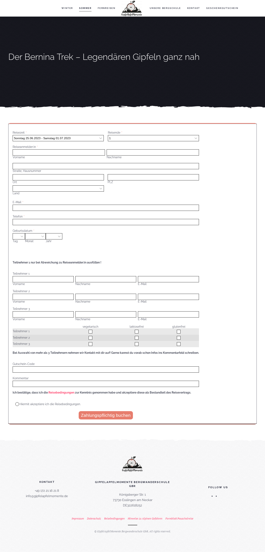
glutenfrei (178, 326)
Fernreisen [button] (106, 8)
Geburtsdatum (22, 230)
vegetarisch (90, 326)
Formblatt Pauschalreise (179, 518)
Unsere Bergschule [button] (165, 8)
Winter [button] (67, 8)
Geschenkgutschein (222, 8)
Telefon (18, 216)
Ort (15, 182)
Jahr (49, 241)
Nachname (114, 157)
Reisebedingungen (61, 392)
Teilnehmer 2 (21, 291)
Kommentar (21, 378)
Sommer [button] (85, 8)
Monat (29, 241)
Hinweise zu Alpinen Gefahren (145, 518)
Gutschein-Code (24, 364)
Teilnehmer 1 (21, 273)
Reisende (114, 132)
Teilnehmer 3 (21, 308)
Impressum (78, 518)
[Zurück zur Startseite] (132, 8)
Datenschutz (94, 518)
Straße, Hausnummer (27, 171)
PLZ (110, 182)
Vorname (19, 157)
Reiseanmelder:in (24, 147)
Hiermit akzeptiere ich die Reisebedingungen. (50, 404)
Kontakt (193, 8)
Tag (15, 241)
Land (16, 193)
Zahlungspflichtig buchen (106, 415)
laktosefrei (137, 326)
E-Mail (17, 202)
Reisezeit (19, 132)
